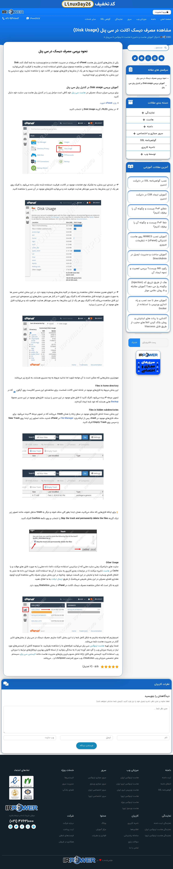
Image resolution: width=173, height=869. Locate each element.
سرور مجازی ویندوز (98, 784)
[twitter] (16, 826)
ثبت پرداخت (68, 829)
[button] (161, 58)
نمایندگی (119, 19)
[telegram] (33, 826)
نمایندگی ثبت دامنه (162, 823)
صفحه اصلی (165, 19)
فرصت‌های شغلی (66, 835)
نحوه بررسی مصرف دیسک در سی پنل (151, 78)
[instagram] (28, 826)
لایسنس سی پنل (28, 654)
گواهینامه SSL (148, 140)
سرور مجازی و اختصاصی (150, 133)
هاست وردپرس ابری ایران (128, 790)
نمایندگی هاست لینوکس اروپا (158, 835)
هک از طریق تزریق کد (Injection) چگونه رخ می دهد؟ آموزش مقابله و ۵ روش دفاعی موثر (149, 286)
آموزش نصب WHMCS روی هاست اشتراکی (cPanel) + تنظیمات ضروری (148, 240)
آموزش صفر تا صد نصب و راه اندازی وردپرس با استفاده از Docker (151, 304)
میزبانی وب (141, 19)
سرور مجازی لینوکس (97, 777)
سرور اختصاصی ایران (97, 790)
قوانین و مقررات (99, 835)
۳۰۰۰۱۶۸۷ (35, 18)
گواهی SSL (105, 19)
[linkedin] (10, 826)
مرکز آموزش (101, 829)
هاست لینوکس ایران (130, 777)
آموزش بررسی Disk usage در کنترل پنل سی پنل (147, 85)
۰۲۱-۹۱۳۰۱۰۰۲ (12, 18)
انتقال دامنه (166, 784)
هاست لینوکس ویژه (130, 802)
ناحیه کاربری (148, 147)
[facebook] (22, 826)
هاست (106, 570)
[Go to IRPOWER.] (165, 37)
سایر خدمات (90, 19)
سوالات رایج (133, 841)
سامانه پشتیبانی (131, 835)
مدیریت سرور (68, 784)
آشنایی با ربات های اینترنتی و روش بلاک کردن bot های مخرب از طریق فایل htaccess (149, 322)
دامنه (153, 19)
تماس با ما (134, 848)
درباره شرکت (68, 823)
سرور (129, 19)
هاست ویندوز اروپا (130, 808)
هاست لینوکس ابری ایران (127, 784)
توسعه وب (150, 154)
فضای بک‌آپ (68, 790)
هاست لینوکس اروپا (130, 796)
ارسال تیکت (56, 579)
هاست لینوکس (97, 645)
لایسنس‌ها (69, 777)
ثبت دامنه (166, 777)
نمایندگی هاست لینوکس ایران (158, 829)
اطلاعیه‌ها (134, 829)
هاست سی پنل (79, 92)
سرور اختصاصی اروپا (97, 796)
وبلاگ (104, 823)
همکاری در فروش (66, 841)
